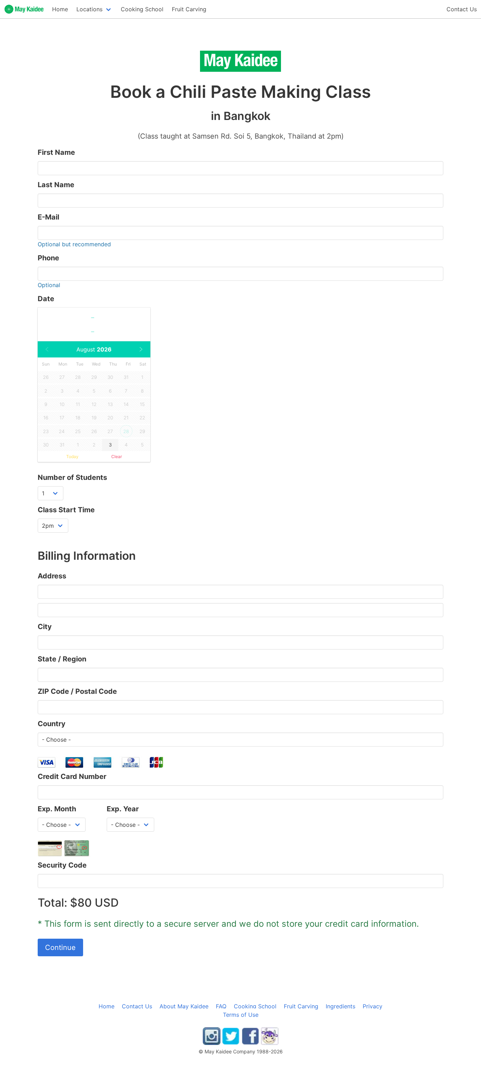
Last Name (56, 184)
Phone (48, 258)
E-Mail (48, 217)
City (45, 626)
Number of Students (72, 477)
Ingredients (340, 1006)
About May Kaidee (184, 1006)
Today (72, 456)
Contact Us (461, 9)
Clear (116, 456)
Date (46, 298)
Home (60, 9)
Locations (89, 9)
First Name (56, 152)
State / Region (62, 659)
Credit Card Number (72, 776)
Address (52, 576)
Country (51, 723)
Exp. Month (57, 809)
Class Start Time (66, 510)
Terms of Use (240, 1014)
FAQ (221, 1006)
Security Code (62, 865)
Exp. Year (123, 809)
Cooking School (255, 1006)
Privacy (372, 1006)
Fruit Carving (189, 9)
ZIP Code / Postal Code (77, 691)
